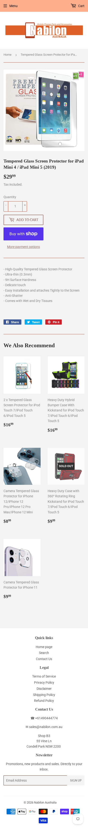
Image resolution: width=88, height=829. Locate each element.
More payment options (23, 247)
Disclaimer (44, 689)
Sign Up (75, 780)
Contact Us (44, 659)
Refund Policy (44, 701)
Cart (80, 6)
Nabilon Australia (45, 802)
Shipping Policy (44, 695)
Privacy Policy (44, 682)
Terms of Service (44, 676)
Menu (13, 6)
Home (7, 54)
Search (44, 653)
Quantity (10, 197)
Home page (44, 647)
